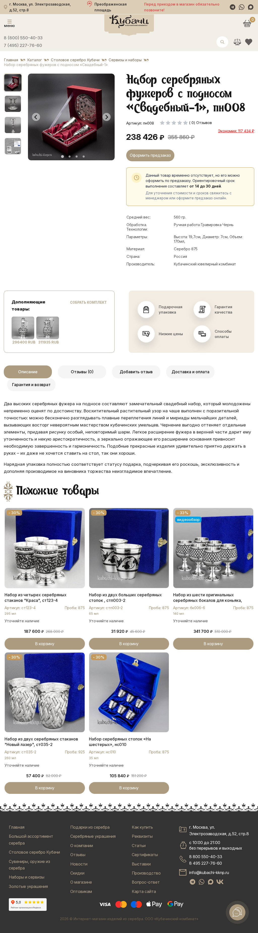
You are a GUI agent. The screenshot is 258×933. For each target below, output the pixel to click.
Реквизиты (142, 836)
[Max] (250, 7)
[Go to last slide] (36, 117)
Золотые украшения (28, 886)
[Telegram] (232, 7)
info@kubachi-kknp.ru (209, 872)
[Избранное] (248, 42)
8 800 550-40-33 (205, 856)
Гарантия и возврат (31, 384)
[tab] (62, 156)
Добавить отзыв (136, 371)
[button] (13, 83)
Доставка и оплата (190, 371)
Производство (146, 873)
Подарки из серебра (90, 827)
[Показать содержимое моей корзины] (247, 23)
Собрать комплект (88, 302)
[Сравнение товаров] (237, 42)
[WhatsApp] (241, 7)
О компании (81, 845)
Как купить (142, 827)
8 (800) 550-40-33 (23, 37)
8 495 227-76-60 (205, 863)
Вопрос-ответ (146, 882)
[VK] (219, 881)
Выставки (141, 863)
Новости (78, 863)
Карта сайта (144, 891)
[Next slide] (107, 117)
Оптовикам (81, 891)
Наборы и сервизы (26, 877)
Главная (16, 827)
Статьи (139, 845)
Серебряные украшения (93, 836)
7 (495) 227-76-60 (23, 45)
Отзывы (77, 854)
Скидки (77, 873)
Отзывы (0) (82, 371)
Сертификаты (145, 854)
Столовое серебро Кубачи (34, 852)
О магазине (81, 882)
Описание (28, 371)
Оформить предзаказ (150, 155)
